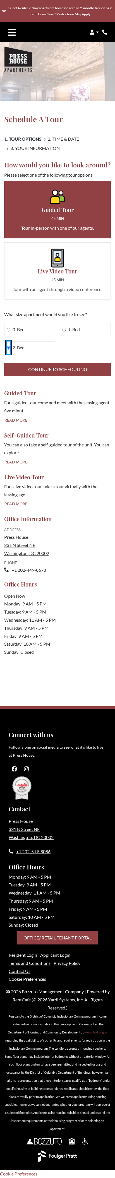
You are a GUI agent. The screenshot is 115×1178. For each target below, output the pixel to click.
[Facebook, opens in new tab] (14, 769)
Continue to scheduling (57, 369)
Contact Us (19, 971)
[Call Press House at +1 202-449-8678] (105, 32)
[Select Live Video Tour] (57, 271)
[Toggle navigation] (11, 32)
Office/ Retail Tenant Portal (57, 937)
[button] (57, 11)
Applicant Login (55, 955)
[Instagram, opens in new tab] (26, 769)
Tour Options (25, 138)
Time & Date (65, 138)
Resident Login (23, 955)
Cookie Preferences (27, 979)
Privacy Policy (67, 963)
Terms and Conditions (30, 963)
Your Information (37, 148)
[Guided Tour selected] (57, 209)
